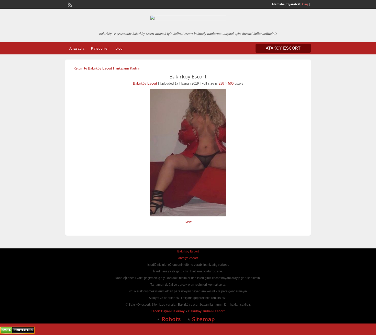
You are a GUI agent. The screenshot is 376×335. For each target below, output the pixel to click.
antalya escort (188, 258)
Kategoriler (100, 48)
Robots (171, 319)
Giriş (305, 4)
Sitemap (203, 319)
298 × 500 (226, 83)
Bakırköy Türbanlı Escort (206, 311)
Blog (119, 48)
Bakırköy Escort (145, 83)
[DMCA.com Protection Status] (17, 332)
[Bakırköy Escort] (188, 152)
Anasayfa (76, 48)
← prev (186, 221)
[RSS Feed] (69, 4)
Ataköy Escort (283, 48)
